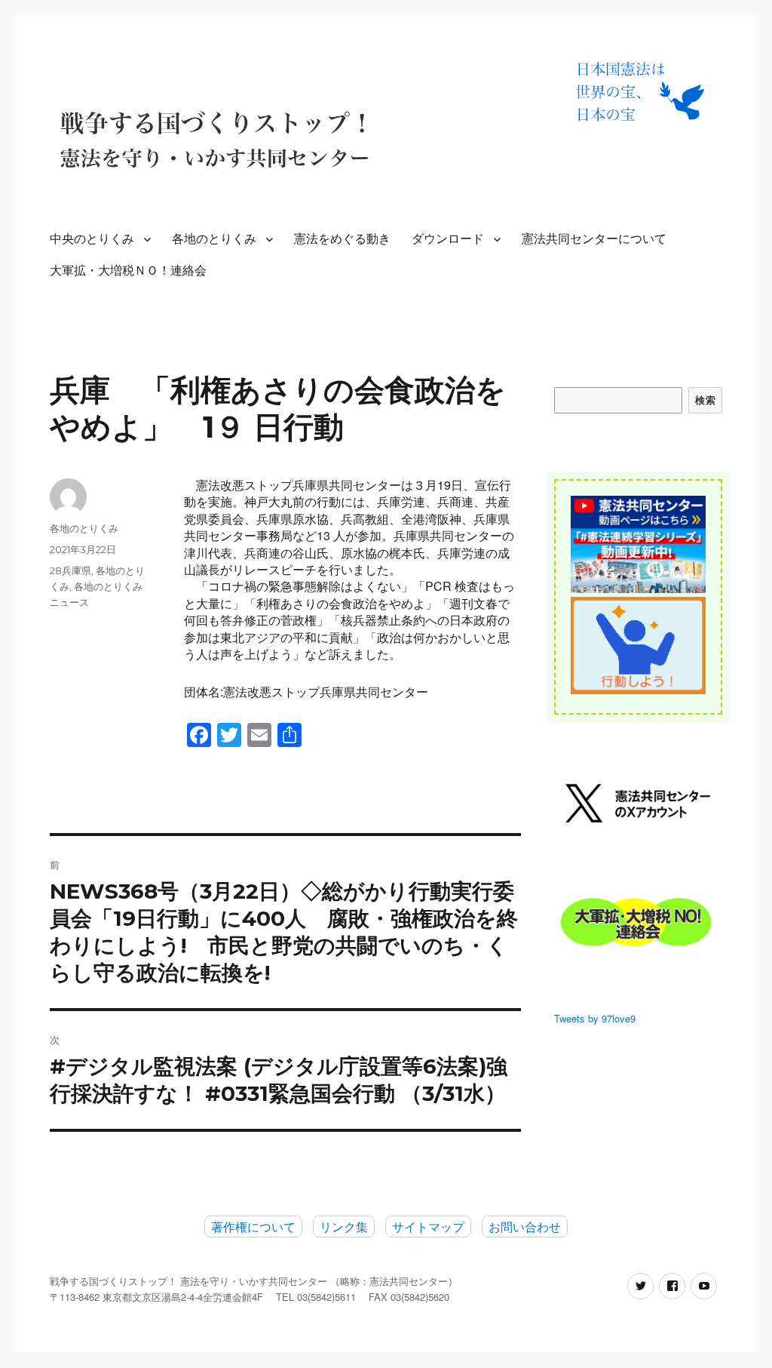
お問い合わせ (525, 1226)
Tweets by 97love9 (595, 1018)
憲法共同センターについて (594, 239)
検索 (705, 400)
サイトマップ (428, 1226)
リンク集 (344, 1226)
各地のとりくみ (214, 239)
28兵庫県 (70, 570)
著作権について (253, 1226)
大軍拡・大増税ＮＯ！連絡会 (128, 270)
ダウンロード (448, 239)
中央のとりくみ (92, 239)
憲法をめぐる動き (342, 239)
